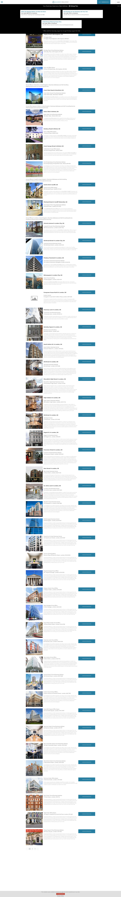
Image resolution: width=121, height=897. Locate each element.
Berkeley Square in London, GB (53, 327)
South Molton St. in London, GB (53, 344)
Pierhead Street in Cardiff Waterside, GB (55, 202)
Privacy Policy (60, 895)
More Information (86, 34)
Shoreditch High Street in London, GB (55, 379)
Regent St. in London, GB (51, 432)
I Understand (60, 894)
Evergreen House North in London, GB (55, 292)
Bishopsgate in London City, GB (53, 275)
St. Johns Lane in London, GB (52, 485)
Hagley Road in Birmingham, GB (53, 34)
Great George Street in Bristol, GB (54, 146)
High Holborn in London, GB (52, 397)
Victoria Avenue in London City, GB (54, 223)
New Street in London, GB (51, 468)
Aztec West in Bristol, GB (51, 111)
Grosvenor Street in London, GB (53, 450)
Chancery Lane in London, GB (52, 309)
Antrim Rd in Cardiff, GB (51, 184)
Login (118, 2)
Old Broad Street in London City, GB (54, 240)
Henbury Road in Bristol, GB (52, 129)
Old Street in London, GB (51, 361)
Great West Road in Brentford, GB (54, 90)
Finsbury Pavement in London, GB (54, 258)
